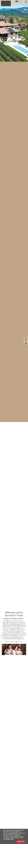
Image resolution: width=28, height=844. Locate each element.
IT (18, 1)
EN (20, 1)
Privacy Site (9, 839)
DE (16, 1)
